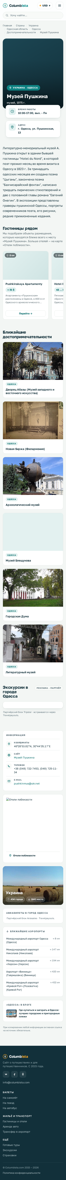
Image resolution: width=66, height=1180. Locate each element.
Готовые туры (11, 1144)
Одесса (36, 28)
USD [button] (46, 5)
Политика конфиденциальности (21, 1172)
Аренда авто (11, 1126)
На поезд (8, 1102)
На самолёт (10, 1097)
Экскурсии (10, 1150)
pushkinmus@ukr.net (27, 783)
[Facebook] (14, 1074)
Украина (33, 25)
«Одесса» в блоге (18, 1005)
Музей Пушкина (24, 757)
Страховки (9, 1155)
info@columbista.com (16, 1082)
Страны (20, 25)
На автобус (10, 1108)
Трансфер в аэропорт (16, 1131)
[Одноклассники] (23, 1074)
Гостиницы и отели (15, 1121)
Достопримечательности (21, 32)
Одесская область (17, 28)
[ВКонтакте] (6, 1074)
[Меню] (59, 5)
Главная (7, 25)
